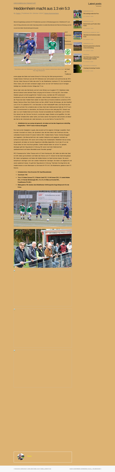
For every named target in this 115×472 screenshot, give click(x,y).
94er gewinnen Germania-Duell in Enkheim (85, 469)
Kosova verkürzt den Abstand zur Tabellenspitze (33, 469)
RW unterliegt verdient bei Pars (91, 13)
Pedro (18, 13)
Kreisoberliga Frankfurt (25, 3)
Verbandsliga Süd (88, 11)
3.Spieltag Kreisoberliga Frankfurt (91, 68)
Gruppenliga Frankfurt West (91, 32)
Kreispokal (86, 54)
